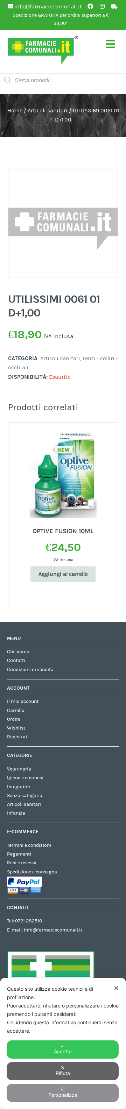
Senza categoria (24, 795)
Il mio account (22, 701)
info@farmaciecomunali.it (53, 930)
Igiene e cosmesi (25, 778)
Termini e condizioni (29, 845)
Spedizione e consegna (32, 872)
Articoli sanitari (48, 110)
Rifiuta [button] (63, 1073)
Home (14, 110)
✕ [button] (116, 988)
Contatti (16, 660)
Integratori (18, 787)
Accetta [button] (63, 1051)
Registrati (18, 737)
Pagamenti (19, 854)
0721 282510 (28, 921)
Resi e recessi (21, 863)
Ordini (13, 719)
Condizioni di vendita (30, 669)
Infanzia (16, 813)
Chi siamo (18, 652)
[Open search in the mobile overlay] (63, 80)
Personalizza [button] (62, 1095)
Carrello (15, 710)
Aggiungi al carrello (63, 574)
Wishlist (16, 728)
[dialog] (63, 1043)
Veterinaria (19, 769)
